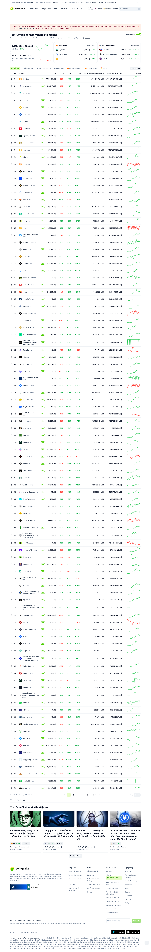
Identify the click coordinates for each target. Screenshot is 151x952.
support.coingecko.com (25, 28)
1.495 (31, 2)
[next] (100, 795)
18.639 (17, 2)
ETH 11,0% (100, 2)
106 (94, 795)
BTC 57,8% (92, 2)
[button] (75, 856)
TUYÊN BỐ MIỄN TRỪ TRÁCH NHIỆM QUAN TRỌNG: (27, 938)
